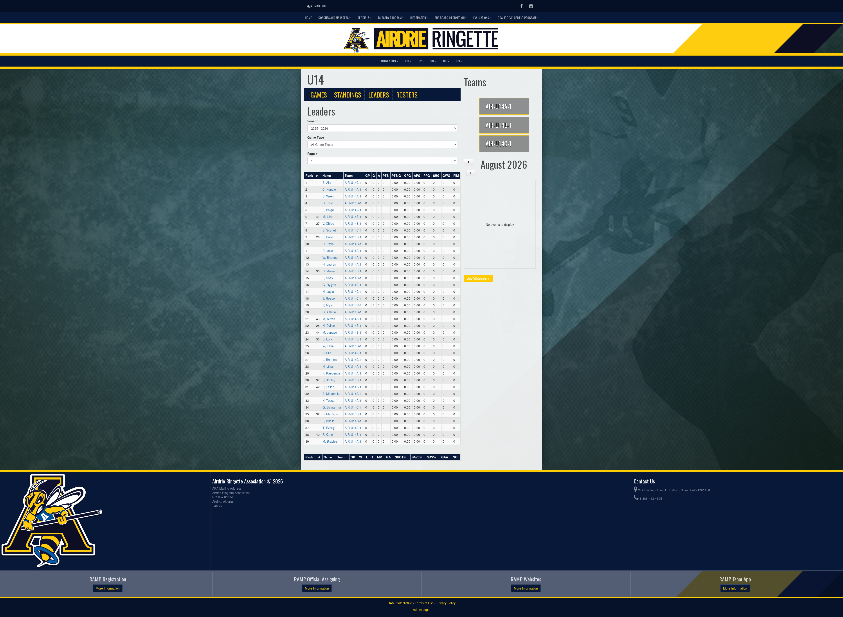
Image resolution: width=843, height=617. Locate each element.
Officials (363, 17)
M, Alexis (328, 319)
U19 (458, 61)
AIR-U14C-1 (353, 182)
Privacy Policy (446, 603)
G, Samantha (331, 407)
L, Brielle (328, 421)
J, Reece (328, 298)
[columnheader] (309, 175)
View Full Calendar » (478, 278)
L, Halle (327, 237)
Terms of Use (424, 603)
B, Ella (326, 353)
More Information (108, 588)
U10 (407, 61)
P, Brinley (328, 380)
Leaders (378, 94)
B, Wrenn (328, 196)
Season (313, 121)
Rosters (407, 94)
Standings (347, 94)
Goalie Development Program (517, 17)
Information (418, 17)
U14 (432, 61)
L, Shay (327, 278)
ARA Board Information (450, 17)
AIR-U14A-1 (353, 189)
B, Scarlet (329, 230)
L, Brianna (329, 359)
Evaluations (481, 17)
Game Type (315, 137)
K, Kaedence (331, 373)
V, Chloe (328, 223)
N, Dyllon (328, 325)
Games (319, 94)
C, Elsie (327, 203)
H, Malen (328, 271)
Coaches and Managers (333, 17)
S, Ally (326, 182)
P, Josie (327, 250)
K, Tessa (328, 400)
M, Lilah (327, 216)
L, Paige (328, 210)
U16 (445, 61)
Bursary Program (390, 17)
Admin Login (421, 609)
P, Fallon (328, 387)
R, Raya (328, 244)
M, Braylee (329, 441)
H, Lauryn (329, 264)
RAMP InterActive (400, 603)
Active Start (388, 61)
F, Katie (327, 434)
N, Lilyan (328, 366)
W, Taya (328, 346)
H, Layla (328, 291)
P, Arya (327, 305)
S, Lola (327, 339)
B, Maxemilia (331, 393)
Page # (312, 153)
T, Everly (328, 427)
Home (308, 17)
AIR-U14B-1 (353, 216)
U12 (420, 61)
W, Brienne (330, 257)
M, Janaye (329, 332)
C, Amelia (329, 312)
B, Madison (330, 414)
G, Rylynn (329, 284)
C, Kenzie (329, 189)
